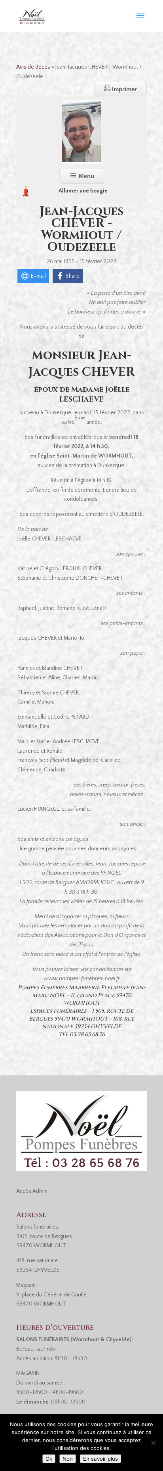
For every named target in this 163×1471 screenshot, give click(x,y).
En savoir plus (100, 1459)
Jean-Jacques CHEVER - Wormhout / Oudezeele (81, 229)
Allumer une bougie (83, 191)
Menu (85, 176)
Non (68, 1459)
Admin (39, 1191)
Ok (48, 1459)
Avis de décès (33, 67)
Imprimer (123, 89)
